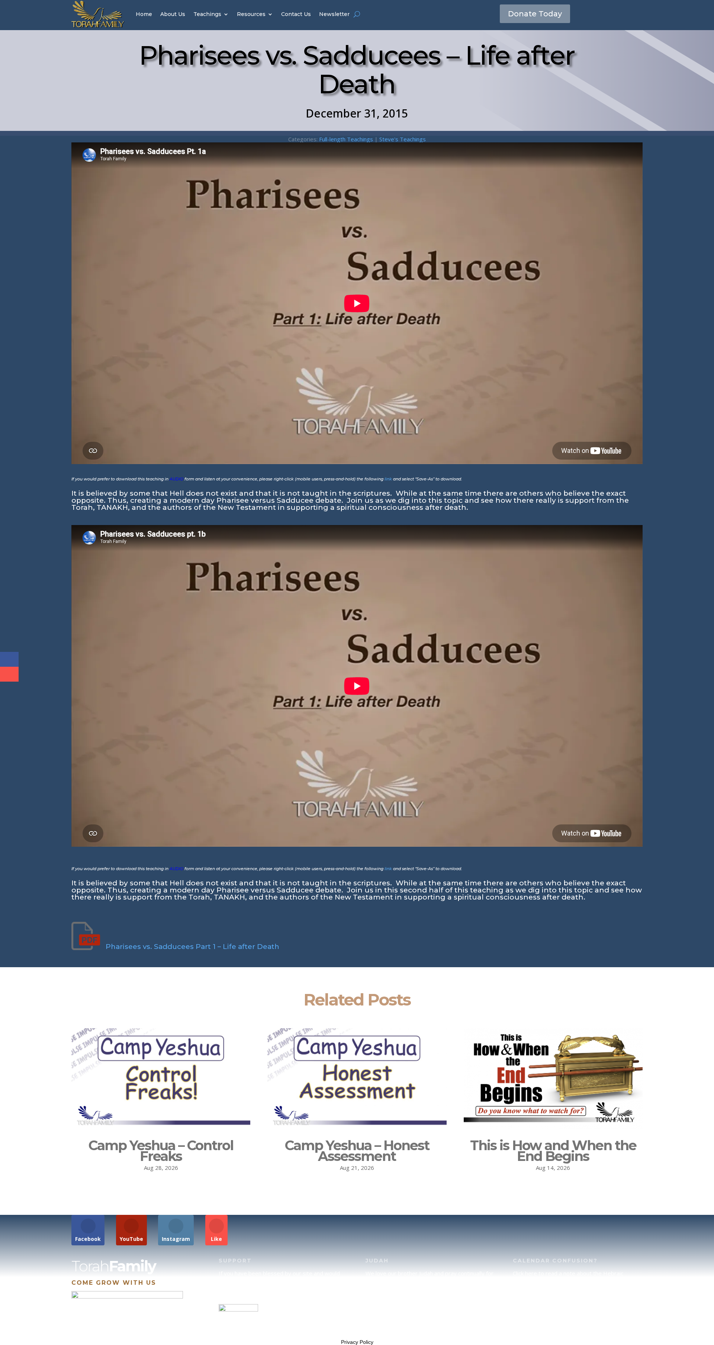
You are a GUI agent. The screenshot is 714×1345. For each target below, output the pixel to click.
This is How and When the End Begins (553, 1150)
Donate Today (535, 13)
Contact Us (296, 14)
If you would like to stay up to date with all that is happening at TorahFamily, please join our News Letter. (575, 1319)
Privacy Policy (357, 1342)
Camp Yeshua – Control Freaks (161, 1150)
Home (144, 14)
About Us (172, 14)
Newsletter (334, 14)
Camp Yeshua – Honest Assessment (357, 1150)
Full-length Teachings (346, 139)
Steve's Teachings (402, 139)
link (388, 479)
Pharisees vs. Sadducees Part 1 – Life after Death (192, 946)
